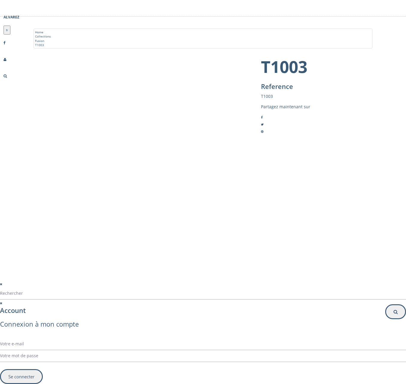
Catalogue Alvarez (62, 220)
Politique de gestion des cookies (129, 288)
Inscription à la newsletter (234, 248)
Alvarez (11, 17)
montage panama (61, 256)
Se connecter (21, 377)
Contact (54, 234)
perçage (55, 249)
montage (55, 241)
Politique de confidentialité (124, 280)
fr (7, 30)
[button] (253, 235)
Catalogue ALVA (60, 227)
